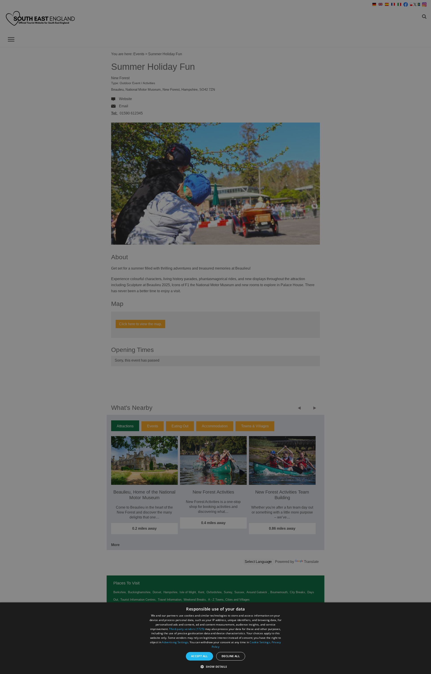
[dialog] (215, 638)
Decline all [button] (231, 656)
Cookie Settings (260, 642)
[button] (215, 666)
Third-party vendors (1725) (186, 629)
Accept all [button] (199, 656)
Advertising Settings (175, 642)
